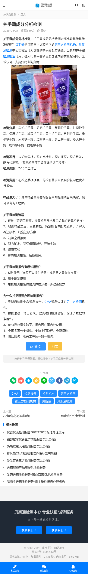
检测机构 (48, 393)
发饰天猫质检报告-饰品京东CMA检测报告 (35, 474)
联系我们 (29, 530)
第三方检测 (74, 301)
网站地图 (59, 547)
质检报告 (44, 5)
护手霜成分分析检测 (22, 24)
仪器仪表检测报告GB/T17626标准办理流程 (36, 432)
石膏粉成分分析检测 (16, 416)
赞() (42, 30)
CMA (47, 301)
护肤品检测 (9, 14)
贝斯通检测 (64, 401)
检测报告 (9, 56)
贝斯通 (19, 44)
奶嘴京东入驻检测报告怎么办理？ (29, 446)
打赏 (55, 346)
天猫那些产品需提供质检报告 (26, 467)
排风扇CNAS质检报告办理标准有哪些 (32, 453)
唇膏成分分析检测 (73, 416)
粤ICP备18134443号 (44, 551)
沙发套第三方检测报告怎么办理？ (29, 460)
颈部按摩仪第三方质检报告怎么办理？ (32, 439)
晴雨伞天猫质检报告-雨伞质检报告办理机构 (36, 481)
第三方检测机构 (65, 44)
